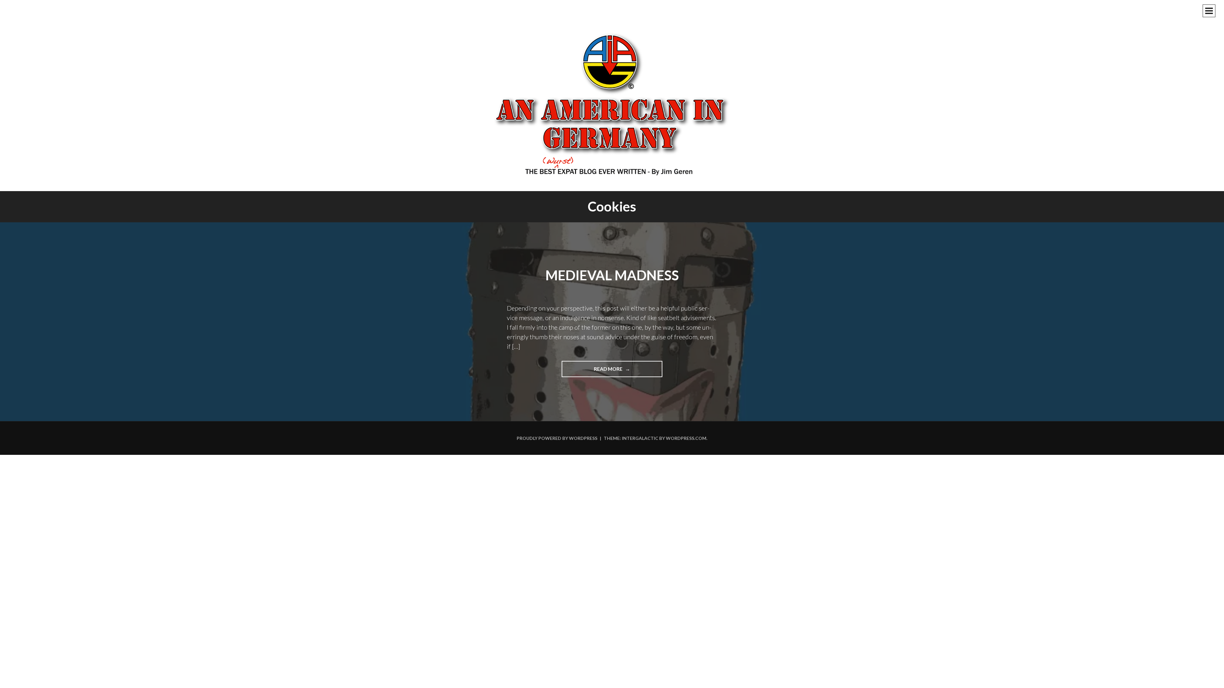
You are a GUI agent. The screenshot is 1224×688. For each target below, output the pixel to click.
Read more (622, 371)
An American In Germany (612, 103)
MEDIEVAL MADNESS (612, 275)
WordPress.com (686, 438)
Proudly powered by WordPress (557, 438)
